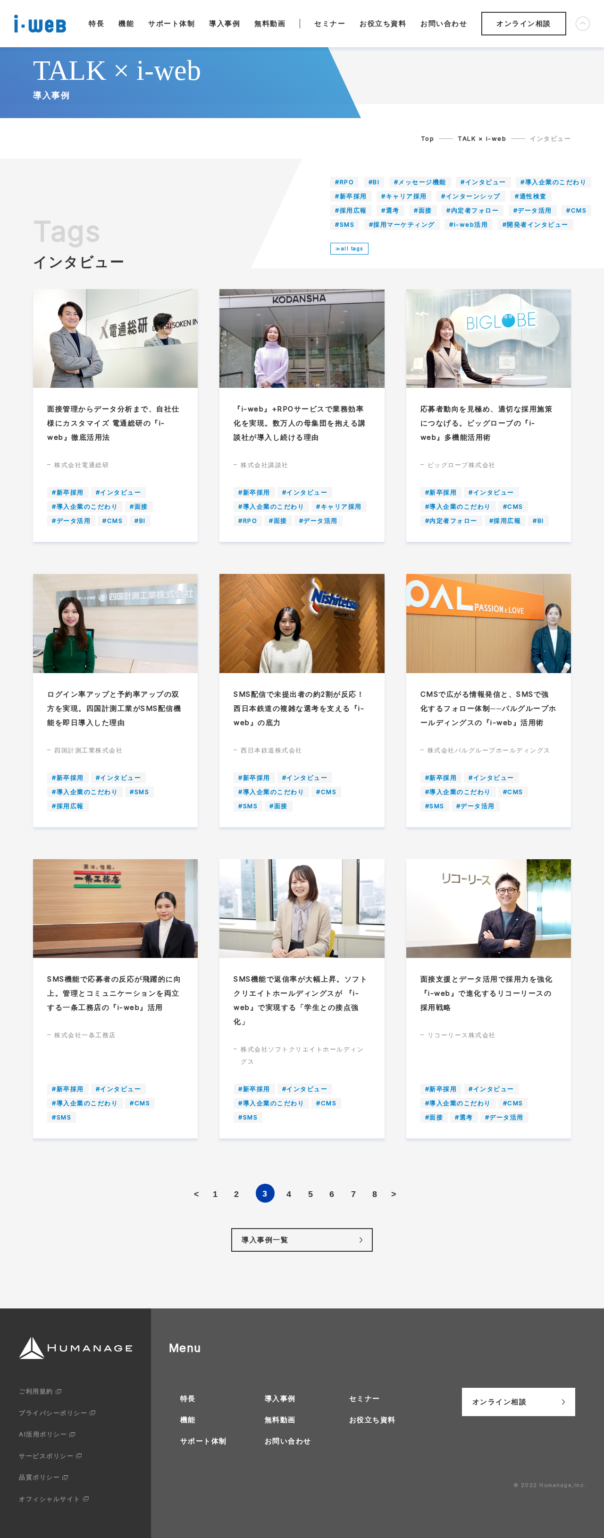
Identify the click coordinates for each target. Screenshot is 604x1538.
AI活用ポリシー (43, 1434)
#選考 (390, 210)
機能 (126, 23)
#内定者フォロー (472, 210)
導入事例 (224, 23)
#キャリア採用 (404, 196)
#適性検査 (531, 196)
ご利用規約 (36, 1391)
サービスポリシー (46, 1456)
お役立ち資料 (383, 23)
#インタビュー (483, 182)
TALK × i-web (482, 138)
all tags (352, 248)
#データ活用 (532, 210)
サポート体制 (171, 23)
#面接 (423, 210)
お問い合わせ (443, 23)
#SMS (344, 224)
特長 (96, 23)
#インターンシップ (471, 196)
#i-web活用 (468, 224)
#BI (374, 182)
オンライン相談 (523, 23)
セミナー (329, 23)
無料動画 (269, 23)
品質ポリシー (39, 1477)
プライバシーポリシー (53, 1413)
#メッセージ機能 (420, 182)
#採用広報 (351, 210)
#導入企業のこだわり (553, 182)
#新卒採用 (351, 196)
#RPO (344, 182)
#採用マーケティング (402, 224)
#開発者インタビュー (536, 224)
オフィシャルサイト (50, 1499)
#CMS (576, 210)
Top (428, 138)
